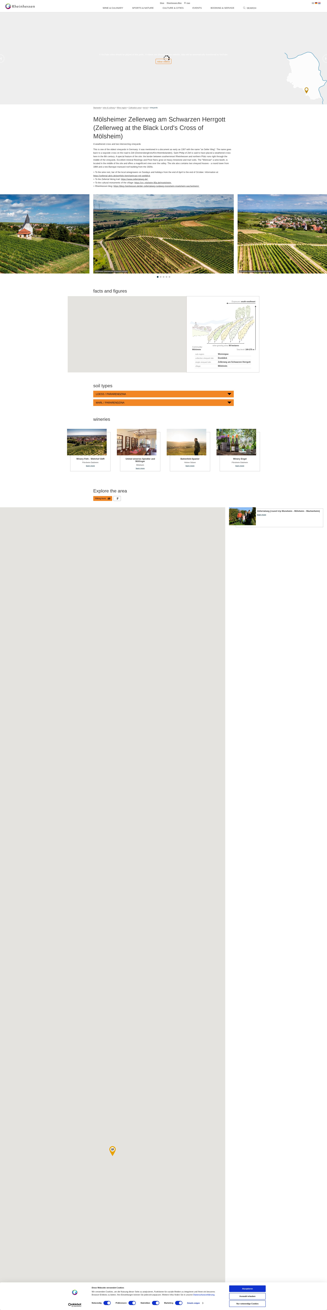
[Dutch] (319, 3)
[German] (316, 3)
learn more (88, 450)
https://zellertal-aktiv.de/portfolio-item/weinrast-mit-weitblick (121, 176)
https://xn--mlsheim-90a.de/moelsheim (153, 182)
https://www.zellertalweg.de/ (134, 179)
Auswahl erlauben (247, 1296)
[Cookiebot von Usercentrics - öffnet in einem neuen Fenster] (75, 1305)
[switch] (132, 1303)
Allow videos (163, 61)
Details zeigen (193, 1303)
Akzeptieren (247, 1289)
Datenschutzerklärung (203, 1295)
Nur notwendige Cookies (247, 1304)
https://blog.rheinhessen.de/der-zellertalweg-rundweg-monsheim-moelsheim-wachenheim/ (156, 186)
